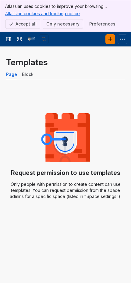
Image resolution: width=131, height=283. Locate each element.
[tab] (11, 74)
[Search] (44, 39)
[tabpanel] (65, 151)
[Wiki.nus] (32, 39)
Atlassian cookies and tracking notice (42, 13)
